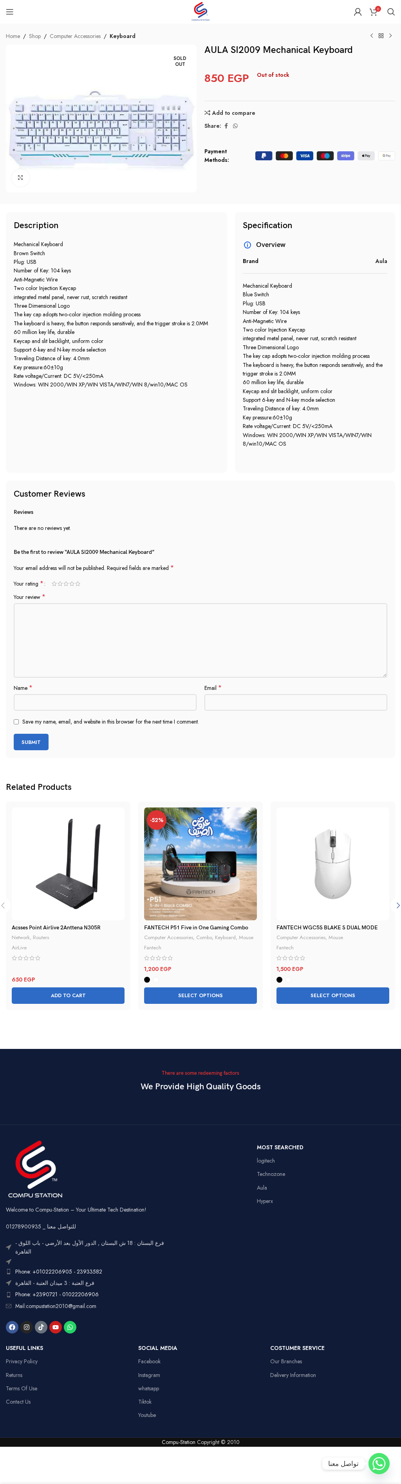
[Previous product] (371, 36)
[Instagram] (26, 1327)
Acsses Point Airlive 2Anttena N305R (56, 927)
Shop (35, 36)
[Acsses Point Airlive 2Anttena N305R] (68, 863)
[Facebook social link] (226, 126)
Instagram (149, 1375)
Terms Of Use (21, 1388)
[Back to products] (381, 36)
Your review (29, 597)
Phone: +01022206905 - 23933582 (58, 1271)
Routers (41, 937)
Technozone (271, 1174)
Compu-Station (178, 1442)
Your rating (28, 584)
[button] (68, 995)
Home (13, 36)
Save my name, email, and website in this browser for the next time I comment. (110, 722)
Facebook (149, 1361)
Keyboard (122, 36)
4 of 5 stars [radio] (72, 583)
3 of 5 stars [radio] (66, 583)
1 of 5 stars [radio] (54, 583)
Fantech (152, 947)
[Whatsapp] (70, 1327)
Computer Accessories (75, 36)
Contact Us (18, 1402)
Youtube (147, 1415)
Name (23, 688)
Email (213, 688)
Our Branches (286, 1361)
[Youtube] (55, 1327)
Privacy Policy (22, 1361)
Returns (14, 1375)
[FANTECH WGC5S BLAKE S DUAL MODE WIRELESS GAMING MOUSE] (332, 863)
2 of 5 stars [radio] (60, 583)
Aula (262, 1188)
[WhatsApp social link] (235, 126)
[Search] (391, 12)
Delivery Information (293, 1375)
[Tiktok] (41, 1327)
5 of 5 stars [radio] (78, 583)
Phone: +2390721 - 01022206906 (57, 1294)
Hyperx (265, 1201)
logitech (266, 1161)
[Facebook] (12, 1327)
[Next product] (390, 36)
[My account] (358, 12)
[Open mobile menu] (10, 12)
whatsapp (148, 1388)
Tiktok (145, 1402)
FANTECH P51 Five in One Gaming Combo (196, 927)
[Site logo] (200, 11)
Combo (204, 937)
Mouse (246, 937)
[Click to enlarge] (20, 178)
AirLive (19, 947)
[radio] (147, 980)
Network (21, 937)
